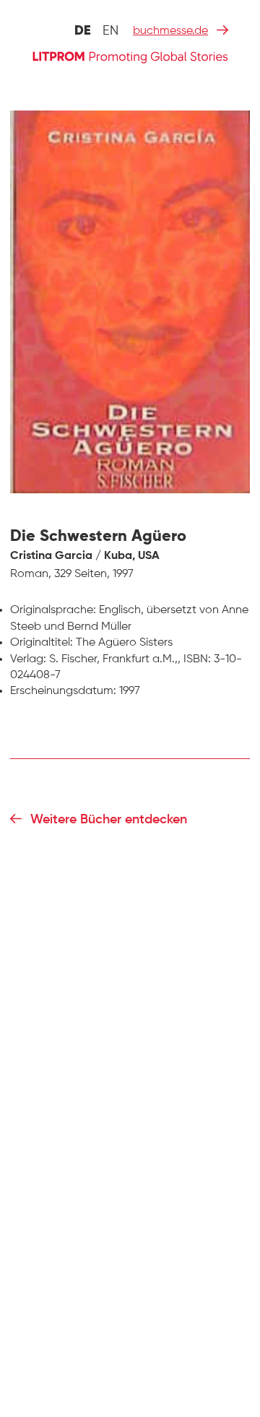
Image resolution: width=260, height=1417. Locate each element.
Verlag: (28, 659)
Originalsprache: (53, 610)
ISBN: (197, 659)
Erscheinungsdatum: (63, 691)
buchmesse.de (170, 31)
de (82, 31)
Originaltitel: (41, 643)
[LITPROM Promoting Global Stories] (130, 56)
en (110, 31)
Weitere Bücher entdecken (108, 819)
